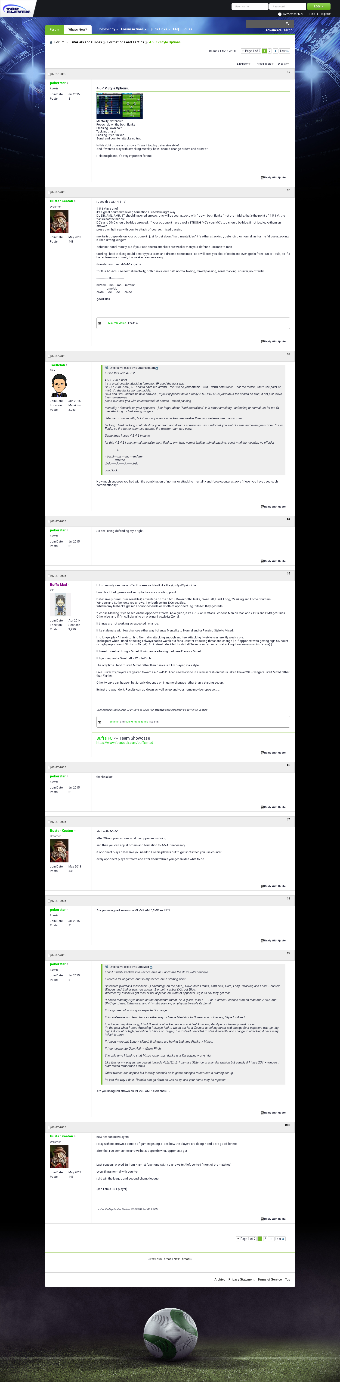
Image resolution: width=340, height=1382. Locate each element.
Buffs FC (104, 738)
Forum (54, 29)
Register (325, 14)
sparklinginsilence (136, 721)
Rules (188, 29)
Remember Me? (293, 14)
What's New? (77, 29)
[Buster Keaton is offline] (59, 221)
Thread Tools (263, 63)
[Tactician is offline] (59, 385)
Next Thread (182, 1259)
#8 (288, 898)
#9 (288, 953)
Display (282, 63)
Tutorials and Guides (86, 42)
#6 (288, 765)
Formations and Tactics (125, 42)
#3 (288, 354)
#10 (287, 1125)
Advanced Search (279, 30)
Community (106, 29)
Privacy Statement (241, 1279)
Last (283, 51)
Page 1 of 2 (252, 51)
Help (312, 14)
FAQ (176, 29)
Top (287, 1279)
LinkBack (242, 63)
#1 (288, 71)
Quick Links (158, 29)
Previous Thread (161, 1259)
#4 (288, 519)
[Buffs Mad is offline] (60, 604)
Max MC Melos (117, 323)
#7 (288, 819)
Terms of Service (270, 1279)
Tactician (113, 721)
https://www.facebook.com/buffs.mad (124, 743)
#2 (288, 190)
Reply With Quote (275, 177)
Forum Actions (132, 29)
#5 (288, 573)
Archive (219, 1279)
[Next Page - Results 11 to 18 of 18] (275, 51)
